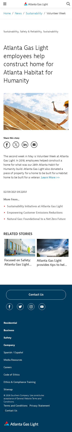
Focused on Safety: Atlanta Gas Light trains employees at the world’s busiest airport (18, 262)
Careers (8, 367)
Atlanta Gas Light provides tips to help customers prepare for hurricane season (53, 263)
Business (9, 330)
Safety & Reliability (31, 31)
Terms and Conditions (15, 405)
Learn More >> (50, 177)
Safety (7, 337)
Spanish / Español (13, 352)
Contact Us (36, 294)
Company (9, 345)
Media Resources (13, 359)
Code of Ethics (12, 374)
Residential (10, 322)
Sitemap (8, 389)
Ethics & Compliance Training (20, 382)
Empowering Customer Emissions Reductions (35, 212)
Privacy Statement (40, 405)
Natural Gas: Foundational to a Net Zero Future (36, 219)
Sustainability (11, 31)
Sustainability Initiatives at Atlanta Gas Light (35, 206)
